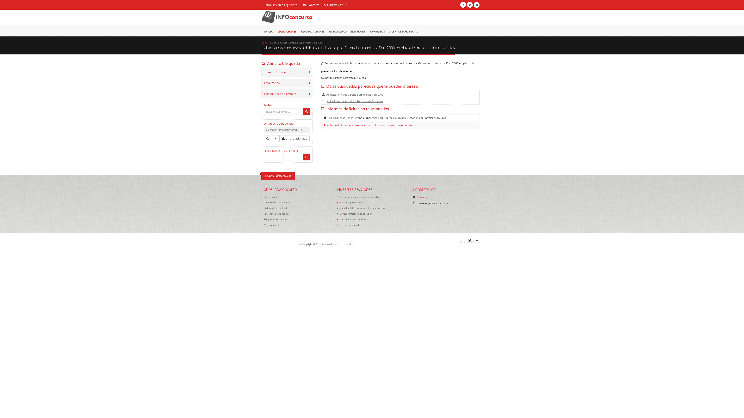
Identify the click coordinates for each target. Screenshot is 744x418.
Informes (358, 31)
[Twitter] (470, 5)
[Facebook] (463, 5)
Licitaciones (287, 31)
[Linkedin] (477, 5)
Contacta (313, 5)
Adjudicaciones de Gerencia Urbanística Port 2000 (354, 94)
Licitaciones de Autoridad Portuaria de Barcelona (355, 101)
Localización (272, 83)
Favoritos (377, 31)
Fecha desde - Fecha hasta (281, 150)
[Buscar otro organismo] (267, 138)
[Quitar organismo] (275, 138)
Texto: (267, 105)
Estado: (280, 94)
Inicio (268, 31)
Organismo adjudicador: (279, 123)
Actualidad (338, 31)
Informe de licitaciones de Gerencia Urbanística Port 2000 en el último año (369, 125)
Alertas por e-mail (403, 31)
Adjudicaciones (313, 31)
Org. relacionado (296, 138)
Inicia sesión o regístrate (281, 5)
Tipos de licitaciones (277, 72)
